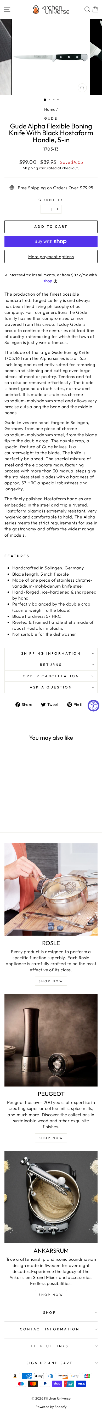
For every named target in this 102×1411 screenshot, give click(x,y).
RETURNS (51, 664)
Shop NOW (51, 981)
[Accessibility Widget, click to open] (93, 705)
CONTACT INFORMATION (50, 1329)
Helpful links (50, 1346)
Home (49, 109)
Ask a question (51, 687)
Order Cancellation (51, 676)
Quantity (51, 200)
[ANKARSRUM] (51, 1197)
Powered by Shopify (51, 1407)
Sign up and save (49, 1363)
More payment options (51, 256)
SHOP (49, 1312)
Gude (51, 118)
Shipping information (51, 653)
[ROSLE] (51, 889)
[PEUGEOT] (51, 1040)
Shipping (30, 168)
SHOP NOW (51, 1138)
